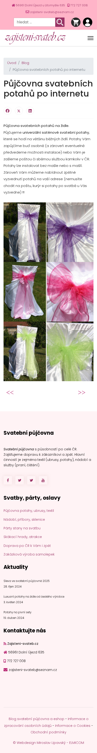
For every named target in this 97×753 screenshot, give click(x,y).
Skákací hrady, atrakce (23, 536)
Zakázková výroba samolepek (29, 554)
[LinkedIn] (30, 111)
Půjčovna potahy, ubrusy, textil (29, 510)
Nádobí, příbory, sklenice (24, 519)
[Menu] (90, 38)
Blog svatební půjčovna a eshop (36, 719)
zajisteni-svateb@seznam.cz (52, 12)
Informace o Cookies (72, 725)
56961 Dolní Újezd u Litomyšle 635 (40, 5)
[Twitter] (19, 111)
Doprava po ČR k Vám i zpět (27, 545)
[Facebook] (8, 111)
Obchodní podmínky (48, 732)
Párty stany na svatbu (22, 528)
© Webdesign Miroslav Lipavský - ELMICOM (48, 742)
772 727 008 (79, 5)
